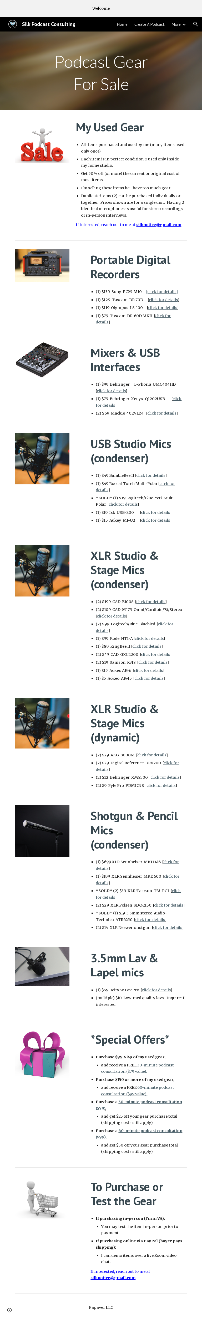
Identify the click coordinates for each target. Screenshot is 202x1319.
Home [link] (122, 24)
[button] (195, 24)
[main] (101, 70)
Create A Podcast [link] (149, 24)
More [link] (176, 24)
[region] (101, 8)
